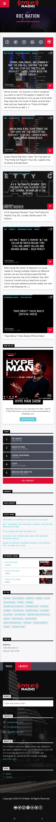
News (36, 229)
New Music (17, 619)
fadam (29, 602)
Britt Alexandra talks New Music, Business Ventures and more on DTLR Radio (28, 525)
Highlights (14, 118)
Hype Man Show (11, 562)
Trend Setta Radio (13, 579)
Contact (9, 777)
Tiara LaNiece (40, 623)
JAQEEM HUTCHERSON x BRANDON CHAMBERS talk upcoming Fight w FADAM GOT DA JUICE (27, 544)
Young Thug (18, 627)
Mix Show (8, 53)
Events (12, 229)
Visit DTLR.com (9, 759)
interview (18, 610)
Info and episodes (28, 419)
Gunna (7, 610)
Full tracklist (28, 480)
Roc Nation (26, 297)
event (21, 602)
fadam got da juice (13, 606)
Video (7, 627)
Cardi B (29, 598)
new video (31, 619)
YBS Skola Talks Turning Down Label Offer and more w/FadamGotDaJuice (25, 537)
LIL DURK (8, 614)
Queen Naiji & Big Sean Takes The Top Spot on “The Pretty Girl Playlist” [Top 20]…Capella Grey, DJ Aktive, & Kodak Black (28, 133)
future (44, 606)
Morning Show (22, 53)
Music (35, 53)
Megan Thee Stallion (38, 614)
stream (27, 623)
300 (5, 118)
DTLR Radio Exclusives (19, 173)
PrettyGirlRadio (12, 623)
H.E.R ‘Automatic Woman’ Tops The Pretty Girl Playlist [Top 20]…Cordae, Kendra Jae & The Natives (28, 189)
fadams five (32, 606)
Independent (28, 118)
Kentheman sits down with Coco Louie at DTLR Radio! (25, 520)
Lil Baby (44, 610)
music (7, 619)
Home (8, 774)
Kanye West (32, 610)
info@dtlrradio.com (15, 732)
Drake (39, 598)
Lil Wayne (20, 614)
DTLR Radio (9, 84)
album (7, 598)
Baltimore (18, 598)
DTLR (47, 598)
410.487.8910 (12, 727)
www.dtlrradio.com (15, 722)
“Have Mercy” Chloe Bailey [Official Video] (28, 313)
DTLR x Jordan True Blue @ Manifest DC (20, 531)
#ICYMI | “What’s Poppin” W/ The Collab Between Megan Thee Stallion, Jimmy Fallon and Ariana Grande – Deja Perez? (29, 245)
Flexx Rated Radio (12, 571)
